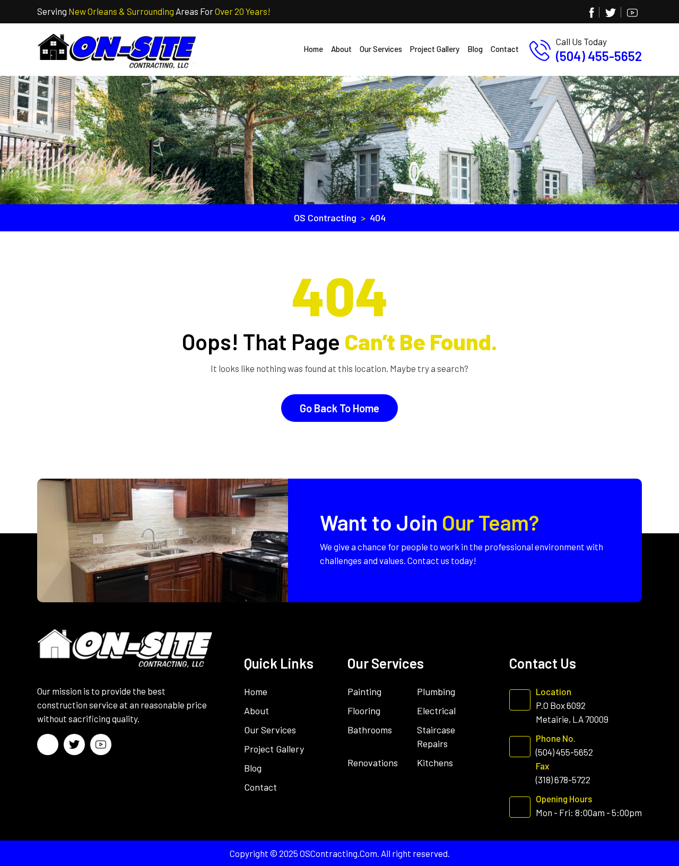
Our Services (381, 49)
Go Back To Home (339, 408)
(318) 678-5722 (563, 779)
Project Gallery (434, 49)
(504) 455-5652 (599, 56)
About (341, 49)
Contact (505, 49)
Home (313, 49)
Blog (475, 49)
